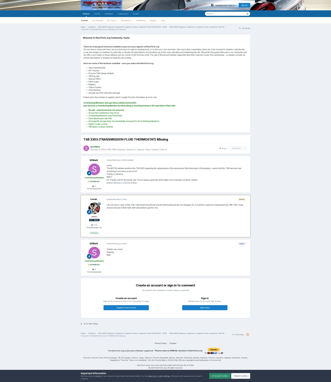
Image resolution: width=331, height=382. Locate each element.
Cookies (172, 343)
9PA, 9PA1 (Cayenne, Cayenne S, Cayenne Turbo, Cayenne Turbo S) (137, 149)
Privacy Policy (161, 343)
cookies (98, 376)
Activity (97, 14)
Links (163, 20)
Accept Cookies (221, 376)
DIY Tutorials (97, 20)
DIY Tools (111, 20)
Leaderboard (123, 14)
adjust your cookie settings (159, 376)
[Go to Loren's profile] (94, 208)
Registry (153, 20)
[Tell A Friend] (212, 5)
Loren (94, 199)
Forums (84, 20)
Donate (136, 14)
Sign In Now (204, 308)
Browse (86, 14)
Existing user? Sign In (225, 5)
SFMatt (94, 160)
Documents (126, 20)
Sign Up (244, 5)
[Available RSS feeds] (247, 334)
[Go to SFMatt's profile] (86, 148)
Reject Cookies (240, 376)
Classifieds (140, 20)
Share (224, 148)
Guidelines (109, 14)
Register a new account (126, 308)
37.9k (95, 225)
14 (95, 186)
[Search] (247, 14)
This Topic (237, 14)
